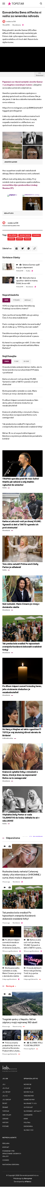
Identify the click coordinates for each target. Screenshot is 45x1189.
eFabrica (28, 1181)
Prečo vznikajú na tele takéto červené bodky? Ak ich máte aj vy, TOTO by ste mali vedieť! (21, 325)
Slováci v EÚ (28, 1130)
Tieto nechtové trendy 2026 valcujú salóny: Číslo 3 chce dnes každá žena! (20, 316)
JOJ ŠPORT (6, 1092)
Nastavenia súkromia (10, 1164)
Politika (27, 1122)
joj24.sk (27, 1088)
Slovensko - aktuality (32, 1111)
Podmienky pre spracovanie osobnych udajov (11, 1153)
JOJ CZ (5, 1096)
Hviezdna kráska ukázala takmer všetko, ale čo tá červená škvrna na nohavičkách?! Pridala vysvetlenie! (22, 370)
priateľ (19, 239)
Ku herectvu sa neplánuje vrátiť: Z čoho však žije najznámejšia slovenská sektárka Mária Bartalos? (21, 345)
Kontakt (5, 1147)
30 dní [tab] (26, 361)
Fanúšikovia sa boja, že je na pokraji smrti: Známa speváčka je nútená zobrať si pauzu (20, 334)
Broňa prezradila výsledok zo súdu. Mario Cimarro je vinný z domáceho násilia (19, 392)
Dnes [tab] (7, 361)
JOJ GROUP (6, 1099)
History (5, 1122)
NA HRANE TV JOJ (30, 1103)
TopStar (5, 1111)
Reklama (5, 1143)
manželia (36, 235)
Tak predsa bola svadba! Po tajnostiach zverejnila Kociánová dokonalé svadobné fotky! (22, 425)
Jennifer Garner (24, 235)
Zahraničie (28, 1115)
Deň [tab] (6, 300)
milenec (11, 239)
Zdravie (5, 1119)
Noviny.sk (10, 986)
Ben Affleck (12, 235)
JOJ (3, 1084)
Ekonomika (28, 1126)
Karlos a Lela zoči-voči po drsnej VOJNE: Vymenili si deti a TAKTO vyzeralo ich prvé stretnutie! (20, 381)
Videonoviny (29, 1096)
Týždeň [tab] (16, 300)
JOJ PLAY (5, 1088)
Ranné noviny (29, 1099)
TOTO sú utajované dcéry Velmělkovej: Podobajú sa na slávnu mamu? (18, 307)
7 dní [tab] (16, 361)
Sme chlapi (6, 1115)
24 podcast (28, 1107)
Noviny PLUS (28, 1092)
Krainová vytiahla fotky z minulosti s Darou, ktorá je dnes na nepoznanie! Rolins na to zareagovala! (20, 414)
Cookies (5, 1160)
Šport (4, 1103)
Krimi (26, 1119)
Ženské (5, 1107)
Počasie (5, 1126)
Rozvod (27, 239)
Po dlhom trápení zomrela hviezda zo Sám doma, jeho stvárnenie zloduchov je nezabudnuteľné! (20, 403)
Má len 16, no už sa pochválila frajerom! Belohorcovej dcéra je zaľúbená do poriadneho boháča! (22, 436)
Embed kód (39, 75)
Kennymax (28, 1178)
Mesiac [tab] (28, 300)
